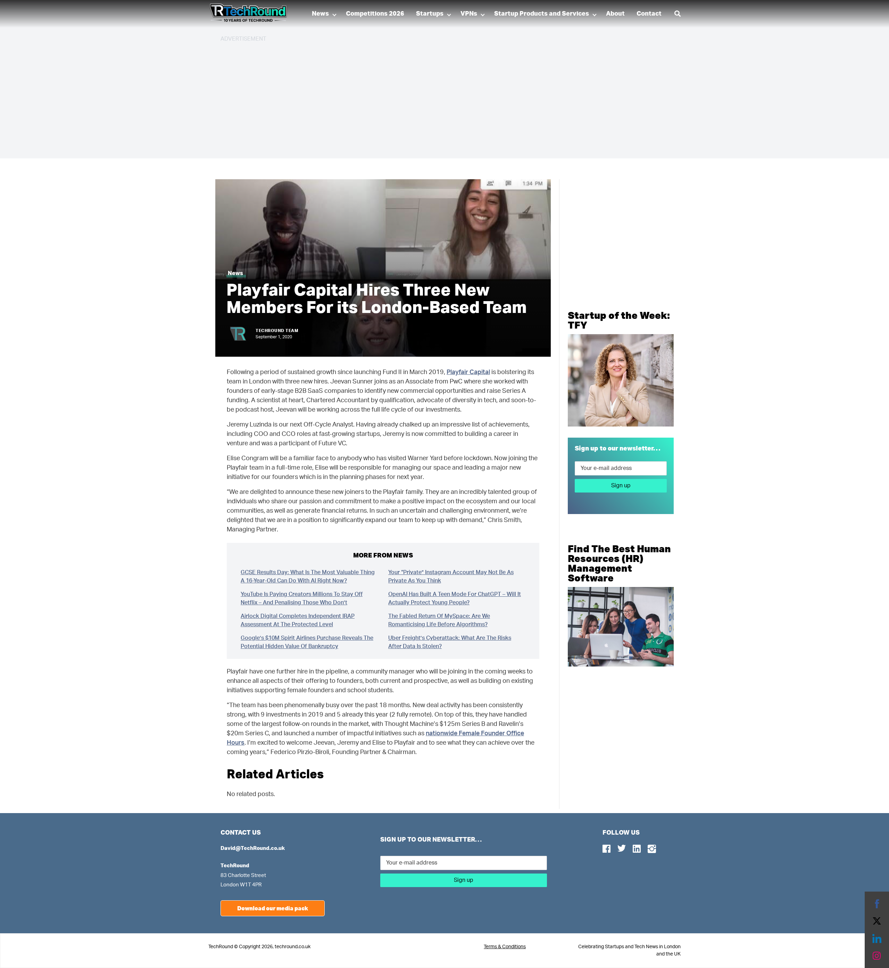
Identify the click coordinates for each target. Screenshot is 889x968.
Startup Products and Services (541, 14)
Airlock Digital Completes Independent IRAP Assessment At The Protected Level (298, 620)
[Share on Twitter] (877, 921)
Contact (649, 14)
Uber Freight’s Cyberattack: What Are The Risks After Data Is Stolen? (449, 642)
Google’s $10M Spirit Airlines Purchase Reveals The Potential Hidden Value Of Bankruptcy (307, 642)
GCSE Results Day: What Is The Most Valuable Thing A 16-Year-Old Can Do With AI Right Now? (308, 577)
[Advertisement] (429, 97)
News (320, 14)
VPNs (468, 14)
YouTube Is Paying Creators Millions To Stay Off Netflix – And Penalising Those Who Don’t (302, 598)
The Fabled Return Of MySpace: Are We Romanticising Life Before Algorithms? (439, 620)
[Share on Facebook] (877, 904)
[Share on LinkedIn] (877, 938)
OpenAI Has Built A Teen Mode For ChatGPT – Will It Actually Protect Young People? (454, 598)
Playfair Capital (468, 372)
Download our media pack (272, 908)
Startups (429, 14)
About (615, 14)
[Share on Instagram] (877, 956)
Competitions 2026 (375, 14)
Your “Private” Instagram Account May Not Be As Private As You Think (451, 577)
